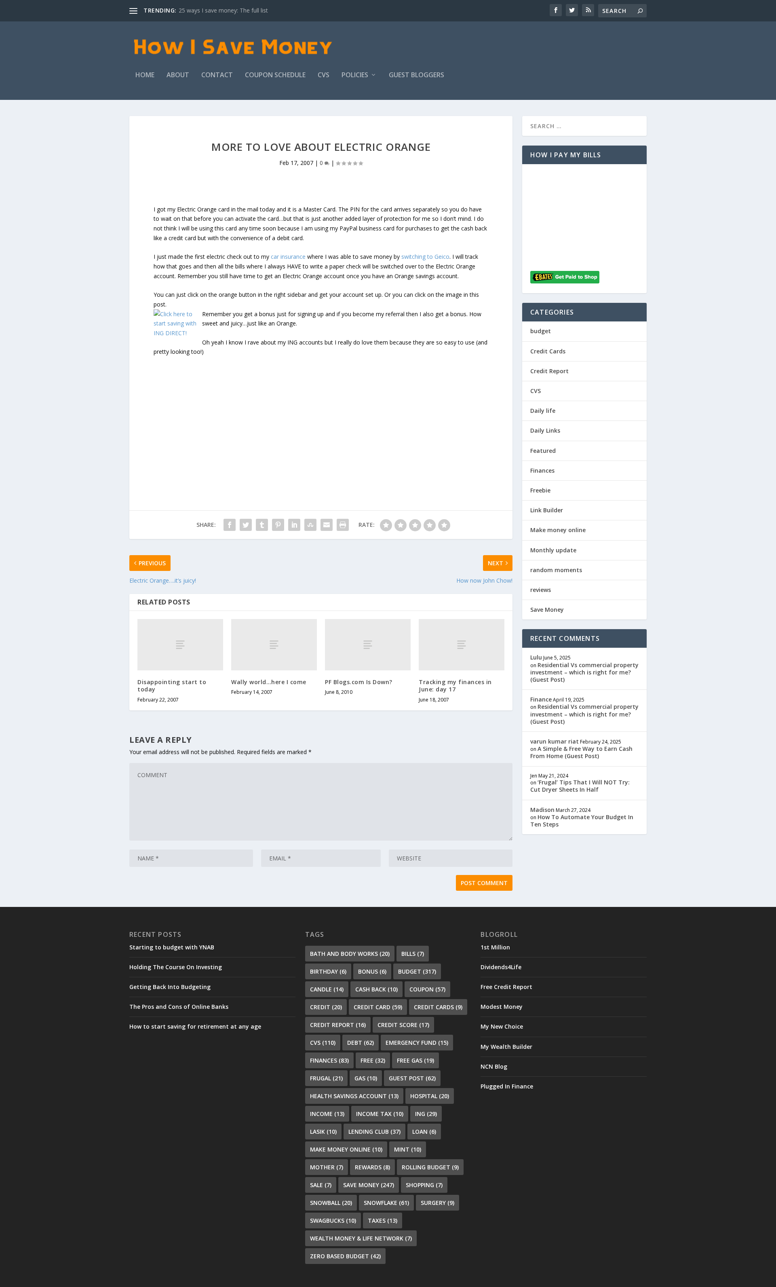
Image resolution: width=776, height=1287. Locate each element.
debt (360, 1042)
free (373, 1060)
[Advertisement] (321, 413)
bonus (372, 971)
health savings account (354, 1096)
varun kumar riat (554, 741)
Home (144, 75)
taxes (382, 1220)
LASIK (323, 1131)
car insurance (288, 256)
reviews (540, 590)
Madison (542, 810)
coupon (427, 989)
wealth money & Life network (361, 1238)
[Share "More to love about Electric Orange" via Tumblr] (262, 525)
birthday (328, 971)
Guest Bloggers (416, 75)
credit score (403, 1025)
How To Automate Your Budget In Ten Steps (581, 820)
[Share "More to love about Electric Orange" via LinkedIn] (294, 525)
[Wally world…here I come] (274, 644)
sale (320, 1185)
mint (407, 1149)
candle (327, 989)
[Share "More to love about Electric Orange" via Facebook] (229, 525)
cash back (376, 989)
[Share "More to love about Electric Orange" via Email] (326, 525)
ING (426, 1114)
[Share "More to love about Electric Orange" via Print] (343, 525)
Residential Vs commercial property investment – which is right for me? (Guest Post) (584, 672)
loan (424, 1131)
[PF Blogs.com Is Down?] (368, 644)
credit (326, 1007)
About (178, 75)
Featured (543, 450)
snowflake (386, 1203)
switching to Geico (425, 256)
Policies (355, 75)
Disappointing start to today (171, 685)
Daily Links (545, 430)
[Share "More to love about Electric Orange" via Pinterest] (278, 525)
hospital (429, 1096)
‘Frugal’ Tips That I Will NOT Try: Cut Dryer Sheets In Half (580, 785)
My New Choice (502, 1026)
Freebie (540, 490)
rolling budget (430, 1167)
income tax (379, 1114)
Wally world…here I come (268, 682)
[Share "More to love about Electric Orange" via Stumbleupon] (310, 525)
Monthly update (553, 550)
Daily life (542, 410)
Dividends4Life (501, 967)
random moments (556, 570)
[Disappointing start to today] (180, 644)
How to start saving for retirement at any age (195, 1026)
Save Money (547, 609)
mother (326, 1167)
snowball (331, 1203)
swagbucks (333, 1220)
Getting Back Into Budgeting (170, 987)
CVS (323, 75)
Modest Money (502, 1006)
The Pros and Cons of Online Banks (178, 1006)
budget (540, 331)
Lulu (536, 657)
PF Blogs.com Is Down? (358, 682)
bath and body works (350, 953)
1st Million (495, 947)
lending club (374, 1131)
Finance (541, 699)
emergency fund (417, 1042)
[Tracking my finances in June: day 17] (461, 644)
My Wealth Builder (506, 1046)
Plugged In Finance (507, 1086)
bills (412, 953)
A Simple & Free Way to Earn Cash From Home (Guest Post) (581, 752)
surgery (437, 1203)
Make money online (558, 530)
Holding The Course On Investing (175, 967)
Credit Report (549, 371)
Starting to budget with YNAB (171, 947)
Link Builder (546, 510)
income (327, 1114)
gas (365, 1078)
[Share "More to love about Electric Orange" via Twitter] (246, 525)
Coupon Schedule (275, 75)
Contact (217, 75)
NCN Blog (494, 1066)
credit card (378, 1007)
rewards (372, 1167)
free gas (415, 1060)
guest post (412, 1078)
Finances (542, 470)
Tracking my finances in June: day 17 (455, 685)
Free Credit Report (506, 987)
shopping (424, 1185)
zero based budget (345, 1256)
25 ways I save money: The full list (223, 10)
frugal (326, 1078)
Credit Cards (547, 351)
